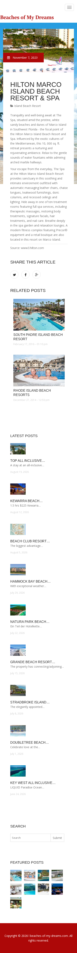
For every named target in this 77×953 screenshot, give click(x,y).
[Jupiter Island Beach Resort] (57, 889)
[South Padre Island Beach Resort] (39, 315)
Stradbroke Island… (30, 702)
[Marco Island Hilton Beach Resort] (43, 889)
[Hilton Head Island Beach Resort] (57, 875)
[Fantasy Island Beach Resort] (43, 875)
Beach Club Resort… (30, 541)
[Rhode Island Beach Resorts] (39, 370)
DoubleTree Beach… (29, 742)
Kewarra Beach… (26, 501)
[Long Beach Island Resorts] (29, 889)
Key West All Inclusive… (33, 783)
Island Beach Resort (27, 106)
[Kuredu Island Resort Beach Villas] (16, 902)
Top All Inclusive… (27, 460)
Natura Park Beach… (29, 621)
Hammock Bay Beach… (30, 581)
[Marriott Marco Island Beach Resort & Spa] (16, 889)
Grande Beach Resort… (32, 662)
